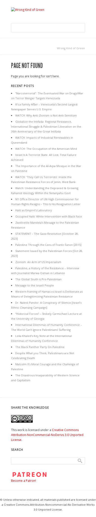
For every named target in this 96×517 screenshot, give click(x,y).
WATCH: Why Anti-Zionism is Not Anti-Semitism (46, 115)
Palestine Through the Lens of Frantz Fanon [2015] (48, 245)
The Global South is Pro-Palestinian (38, 279)
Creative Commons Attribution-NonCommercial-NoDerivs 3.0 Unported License (47, 435)
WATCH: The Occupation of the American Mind (46, 148)
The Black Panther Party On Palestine (39, 347)
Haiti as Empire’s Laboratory (33, 210)
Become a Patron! (23, 481)
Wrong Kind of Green (71, 48)
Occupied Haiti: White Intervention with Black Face (48, 216)
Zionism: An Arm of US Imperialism (38, 262)
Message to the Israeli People (34, 285)
